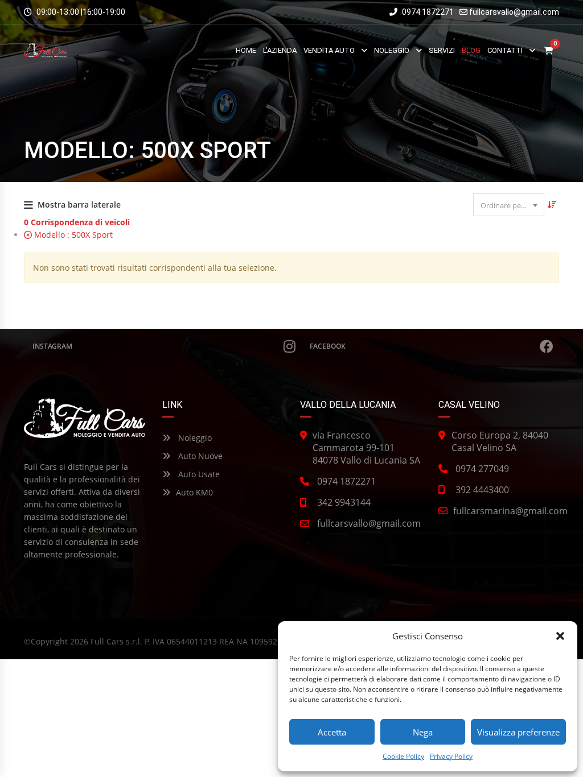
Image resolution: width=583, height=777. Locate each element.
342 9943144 (344, 502)
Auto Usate (198, 474)
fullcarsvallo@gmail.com (514, 11)
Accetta (332, 732)
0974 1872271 (427, 11)
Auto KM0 (194, 492)
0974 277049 (482, 468)
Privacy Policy (451, 756)
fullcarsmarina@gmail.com (510, 511)
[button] (560, 636)
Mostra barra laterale (79, 204)
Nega (423, 732)
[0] (548, 50)
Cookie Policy (403, 756)
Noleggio (194, 437)
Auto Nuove (199, 456)
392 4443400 (482, 489)
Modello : (72, 234)
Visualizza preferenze (518, 732)
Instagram (52, 346)
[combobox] (508, 204)
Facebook (328, 346)
